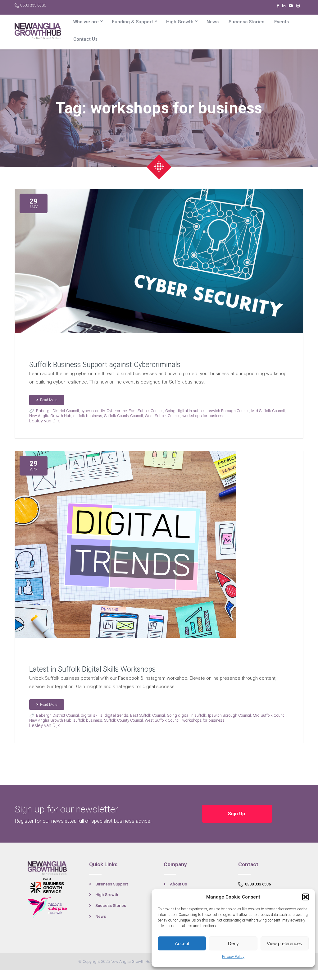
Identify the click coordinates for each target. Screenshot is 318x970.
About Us (178, 884)
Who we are (86, 22)
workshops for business (203, 415)
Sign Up (237, 813)
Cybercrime (117, 410)
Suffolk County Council (123, 415)
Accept (182, 943)
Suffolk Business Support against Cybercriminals (104, 365)
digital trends (116, 715)
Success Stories (246, 22)
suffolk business (87, 415)
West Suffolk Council (162, 415)
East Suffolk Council (146, 410)
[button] (305, 897)
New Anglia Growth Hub (50, 415)
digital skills (91, 715)
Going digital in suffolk (185, 410)
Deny (233, 943)
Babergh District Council (57, 410)
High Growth (179, 22)
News (213, 22)
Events (281, 22)
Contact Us (85, 39)
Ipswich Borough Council (228, 410)
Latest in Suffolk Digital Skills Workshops (92, 669)
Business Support (111, 884)
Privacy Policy (233, 956)
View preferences (284, 943)
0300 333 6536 (33, 5)
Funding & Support (132, 22)
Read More (48, 400)
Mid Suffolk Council (268, 410)
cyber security (93, 410)
